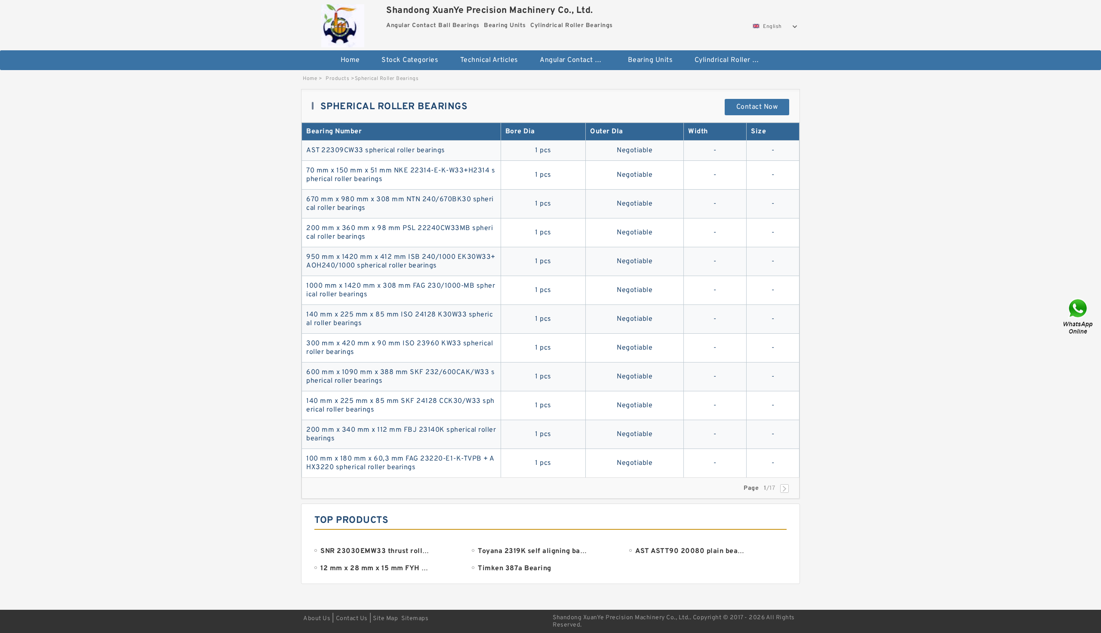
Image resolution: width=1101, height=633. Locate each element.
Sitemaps (414, 618)
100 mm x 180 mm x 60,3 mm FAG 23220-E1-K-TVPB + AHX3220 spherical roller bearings (400, 463)
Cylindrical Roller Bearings (733, 60)
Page (751, 488)
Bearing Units (650, 60)
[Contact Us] (1078, 317)
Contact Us (352, 618)
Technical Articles (489, 60)
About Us (316, 618)
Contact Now (757, 107)
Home (350, 60)
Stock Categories (409, 60)
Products (337, 78)
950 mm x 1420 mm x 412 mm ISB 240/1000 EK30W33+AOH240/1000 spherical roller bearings (400, 261)
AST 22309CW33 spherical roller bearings (375, 150)
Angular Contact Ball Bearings (578, 60)
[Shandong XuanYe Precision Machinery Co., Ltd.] (342, 23)
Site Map (385, 618)
